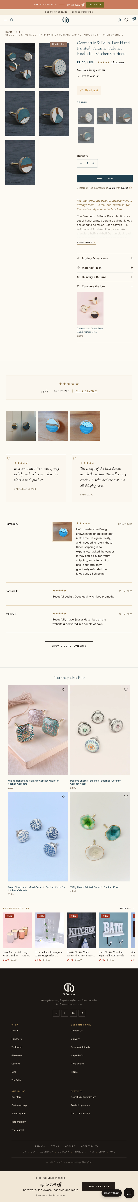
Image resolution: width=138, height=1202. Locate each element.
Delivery (75, 1039)
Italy (91, 1152)
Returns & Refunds (80, 1047)
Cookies (70, 1146)
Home (9, 32)
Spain (102, 1152)
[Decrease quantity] (80, 163)
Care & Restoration (80, 1113)
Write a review (86, 390)
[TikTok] (82, 1013)
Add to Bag (104, 178)
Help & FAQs (77, 1055)
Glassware (17, 1055)
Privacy (40, 1146)
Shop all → (127, 908)
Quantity (82, 156)
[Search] (11, 20)
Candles (16, 1063)
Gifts (14, 1072)
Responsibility (19, 1121)
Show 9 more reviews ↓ (69, 645)
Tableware (17, 1047)
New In (15, 1030)
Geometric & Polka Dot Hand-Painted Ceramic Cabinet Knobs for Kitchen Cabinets (64, 35)
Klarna (74, 1072)
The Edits (16, 1080)
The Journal (18, 1130)
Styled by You (19, 1113)
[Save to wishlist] (63, 689)
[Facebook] (64, 1013)
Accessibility (89, 1146)
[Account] (120, 20)
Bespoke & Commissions (83, 1097)
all (18, 32)
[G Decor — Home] (65, 20)
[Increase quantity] (94, 163)
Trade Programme (80, 1105)
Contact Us (76, 1030)
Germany (63, 1152)
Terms (55, 1146)
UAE (112, 1152)
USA (33, 1152)
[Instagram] (56, 1013)
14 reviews (117, 62)
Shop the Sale (98, 1186)
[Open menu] (5, 20)
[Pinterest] (73, 1013)
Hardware (17, 1039)
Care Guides (77, 1063)
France (78, 1152)
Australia (46, 1152)
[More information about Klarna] (130, 188)
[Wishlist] (126, 20)
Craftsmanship (19, 1105)
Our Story (17, 1097)
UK (24, 1152)
